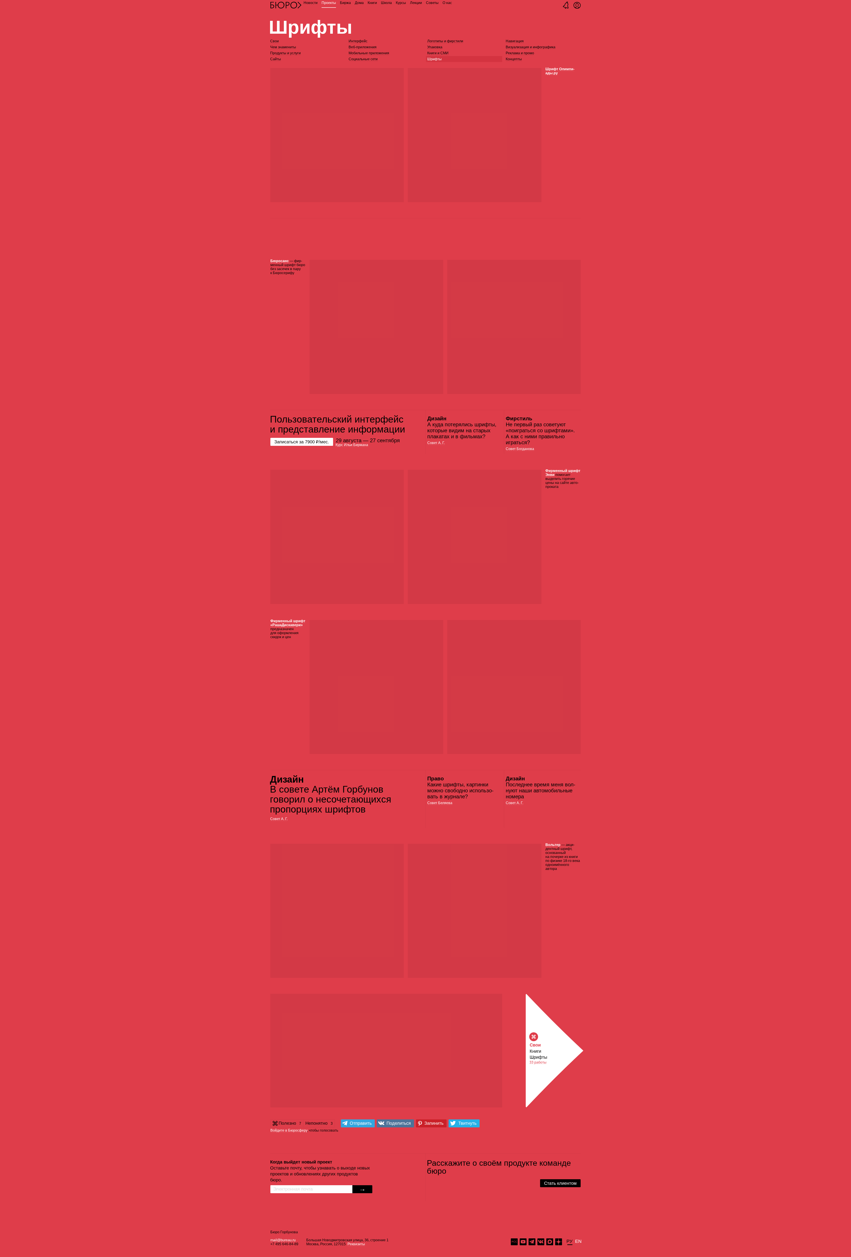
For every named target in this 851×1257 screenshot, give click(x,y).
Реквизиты (356, 1244)
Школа (386, 3)
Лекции (416, 3)
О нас (447, 3)
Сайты (275, 59)
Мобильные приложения (369, 53)
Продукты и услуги (285, 53)
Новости (311, 3)
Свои (274, 41)
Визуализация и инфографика (530, 47)
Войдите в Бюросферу (288, 1130)
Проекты (329, 3)
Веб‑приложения (363, 47)
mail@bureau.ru (283, 1240)
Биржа (345, 3)
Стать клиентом (560, 1183)
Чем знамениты (283, 47)
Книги (372, 3)
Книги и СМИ (438, 53)
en (578, 1241)
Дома (359, 3)
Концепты (514, 59)
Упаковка (434, 47)
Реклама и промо (520, 53)
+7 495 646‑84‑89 (284, 1244)
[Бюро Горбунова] (285, 5)
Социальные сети (363, 59)
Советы (432, 3)
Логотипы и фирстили (445, 41)
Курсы (401, 3)
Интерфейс (358, 41)
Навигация (515, 41)
